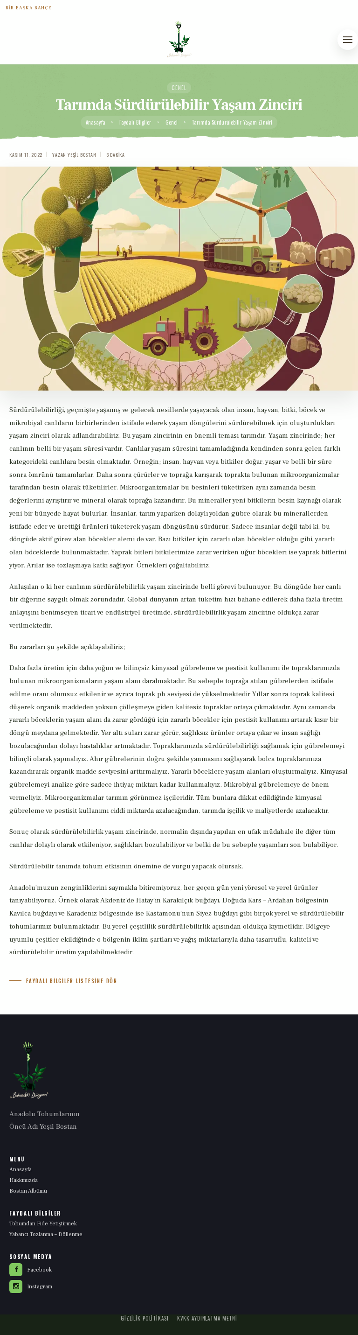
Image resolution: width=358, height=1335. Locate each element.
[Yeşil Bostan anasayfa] (179, 39)
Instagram (39, 1286)
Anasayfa (95, 122)
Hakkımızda (23, 1180)
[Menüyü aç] (347, 39)
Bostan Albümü (28, 1191)
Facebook (39, 1269)
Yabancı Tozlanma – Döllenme (46, 1234)
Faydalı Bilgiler (135, 122)
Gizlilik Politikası (145, 1318)
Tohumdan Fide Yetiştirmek (43, 1223)
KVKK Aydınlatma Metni (207, 1318)
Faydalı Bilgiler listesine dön (71, 981)
